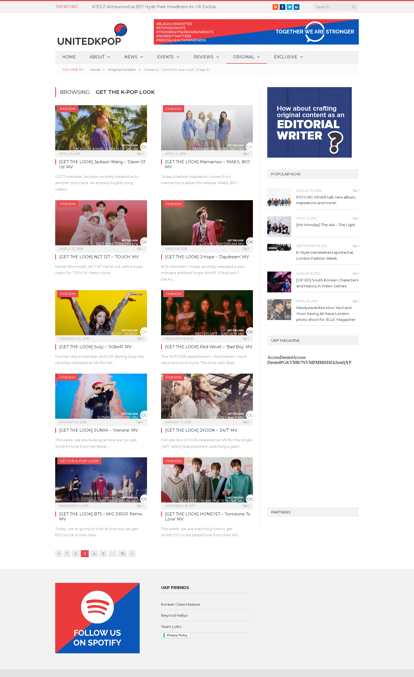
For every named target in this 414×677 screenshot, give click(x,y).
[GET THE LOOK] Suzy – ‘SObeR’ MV (95, 346)
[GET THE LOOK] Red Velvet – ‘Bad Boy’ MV (208, 346)
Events (165, 56)
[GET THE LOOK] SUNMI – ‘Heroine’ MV (98, 430)
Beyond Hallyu (174, 615)
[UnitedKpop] (91, 32)
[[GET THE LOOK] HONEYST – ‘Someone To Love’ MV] (207, 481)
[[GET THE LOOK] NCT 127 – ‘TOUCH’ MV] (101, 224)
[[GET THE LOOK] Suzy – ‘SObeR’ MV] (101, 314)
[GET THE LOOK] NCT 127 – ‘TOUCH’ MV (99, 256)
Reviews (203, 56)
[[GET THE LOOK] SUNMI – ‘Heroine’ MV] (101, 398)
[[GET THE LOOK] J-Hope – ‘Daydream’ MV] (207, 224)
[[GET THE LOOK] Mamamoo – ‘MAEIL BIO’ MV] (207, 129)
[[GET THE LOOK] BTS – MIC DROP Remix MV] (101, 481)
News (130, 56)
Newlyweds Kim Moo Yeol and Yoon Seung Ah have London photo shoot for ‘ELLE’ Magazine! (325, 313)
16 (122, 553)
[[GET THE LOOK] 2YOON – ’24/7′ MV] (207, 398)
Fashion (67, 109)
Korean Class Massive (180, 604)
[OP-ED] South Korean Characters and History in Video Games (327, 283)
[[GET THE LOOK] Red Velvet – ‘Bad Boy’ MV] (207, 314)
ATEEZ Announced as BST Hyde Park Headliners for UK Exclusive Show (157, 6)
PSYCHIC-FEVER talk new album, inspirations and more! (326, 200)
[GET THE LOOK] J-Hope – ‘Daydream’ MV (207, 256)
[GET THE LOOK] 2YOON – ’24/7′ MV (201, 430)
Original (243, 56)
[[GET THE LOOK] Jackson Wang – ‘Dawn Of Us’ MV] (101, 129)
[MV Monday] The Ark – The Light (325, 224)
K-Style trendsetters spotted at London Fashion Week (324, 255)
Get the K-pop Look (79, 461)
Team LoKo (171, 626)
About (97, 56)
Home (69, 56)
